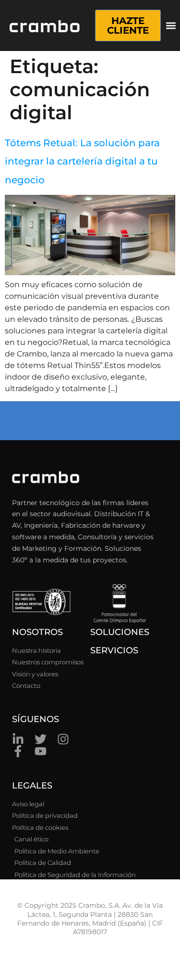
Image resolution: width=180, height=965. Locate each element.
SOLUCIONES (119, 632)
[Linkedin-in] (18, 739)
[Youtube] (41, 751)
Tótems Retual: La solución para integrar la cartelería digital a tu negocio (82, 161)
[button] (171, 26)
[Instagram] (63, 739)
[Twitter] (41, 739)
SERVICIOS (114, 650)
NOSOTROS (37, 632)
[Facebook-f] (18, 751)
